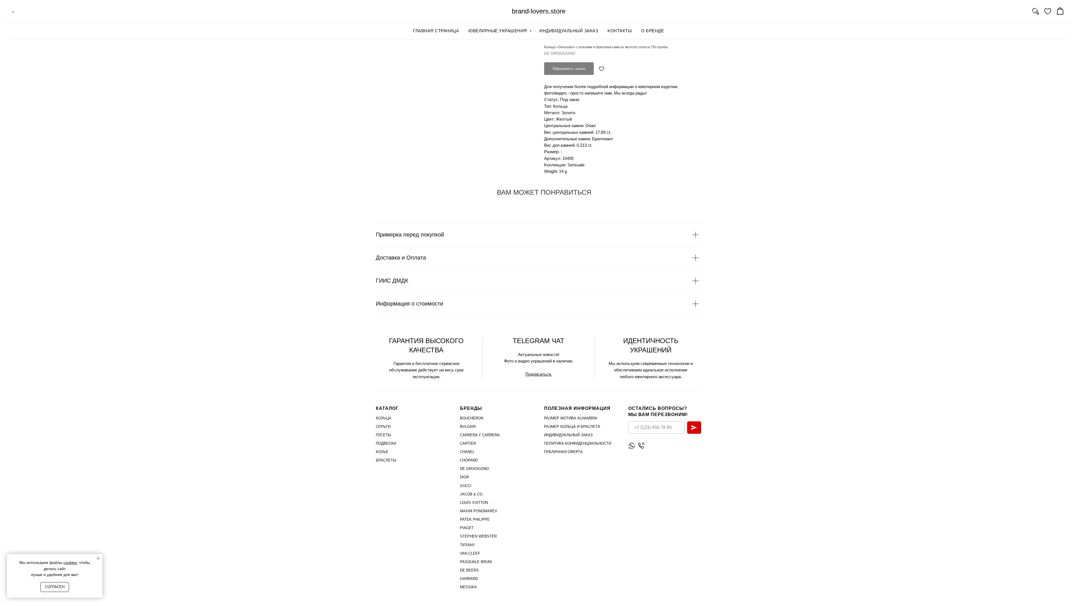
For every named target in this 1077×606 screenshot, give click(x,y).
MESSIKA (468, 587)
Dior (464, 477)
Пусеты (383, 435)
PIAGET (467, 528)
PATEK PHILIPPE (475, 519)
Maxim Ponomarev (478, 511)
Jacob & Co (471, 494)
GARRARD (469, 579)
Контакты (619, 30)
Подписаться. (538, 374)
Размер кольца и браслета (572, 426)
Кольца (383, 418)
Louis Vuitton (474, 503)
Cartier (468, 443)
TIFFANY (467, 545)
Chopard (469, 460)
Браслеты (386, 460)
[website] (1035, 11)
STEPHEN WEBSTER (478, 536)
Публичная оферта (563, 452)
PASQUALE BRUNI (476, 562)
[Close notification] (98, 558)
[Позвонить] (641, 445)
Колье (382, 452)
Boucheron (471, 418)
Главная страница (436, 30)
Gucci (465, 486)
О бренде (652, 30)
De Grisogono (474, 469)
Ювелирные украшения (498, 30)
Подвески (386, 443)
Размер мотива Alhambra (570, 418)
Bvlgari (468, 426)
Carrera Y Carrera (480, 435)
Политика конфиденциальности (577, 443)
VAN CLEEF (470, 553)
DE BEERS (469, 570)
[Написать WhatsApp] (631, 445)
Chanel (467, 452)
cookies (70, 562)
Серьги (383, 426)
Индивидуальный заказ (568, 30)
